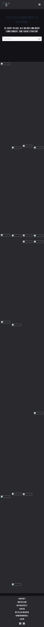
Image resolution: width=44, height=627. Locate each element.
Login (22, 619)
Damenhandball (22, 616)
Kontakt (22, 599)
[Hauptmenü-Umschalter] (39, 4)
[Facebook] (20, 623)
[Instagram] (24, 623)
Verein (22, 609)
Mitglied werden (22, 612)
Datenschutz (22, 605)
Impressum (22, 602)
